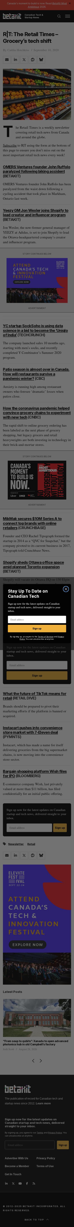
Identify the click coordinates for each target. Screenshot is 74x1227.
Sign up (37, 628)
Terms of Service (45, 636)
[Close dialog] (66, 589)
